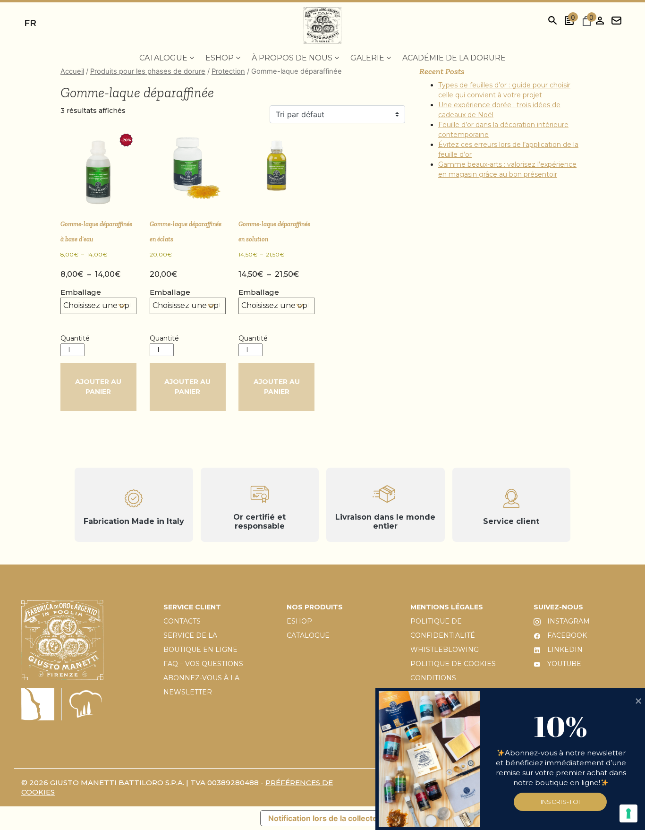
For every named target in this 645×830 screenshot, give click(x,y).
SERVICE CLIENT (192, 607)
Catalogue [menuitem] (164, 57)
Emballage (80, 292)
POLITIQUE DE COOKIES (453, 663)
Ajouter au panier (98, 386)
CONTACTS (182, 621)
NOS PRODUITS (315, 607)
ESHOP (299, 621)
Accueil (72, 71)
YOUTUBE (563, 663)
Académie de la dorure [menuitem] (454, 57)
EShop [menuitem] (220, 57)
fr (30, 22)
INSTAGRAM (567, 621)
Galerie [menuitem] (368, 57)
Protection (228, 71)
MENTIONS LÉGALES (446, 607)
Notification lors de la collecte (322, 818)
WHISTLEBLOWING (444, 649)
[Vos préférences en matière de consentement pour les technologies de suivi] (628, 813)
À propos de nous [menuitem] (293, 57)
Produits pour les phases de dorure (147, 71)
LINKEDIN (564, 649)
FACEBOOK (566, 635)
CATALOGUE (308, 635)
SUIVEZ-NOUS (558, 607)
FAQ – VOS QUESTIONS (203, 663)
